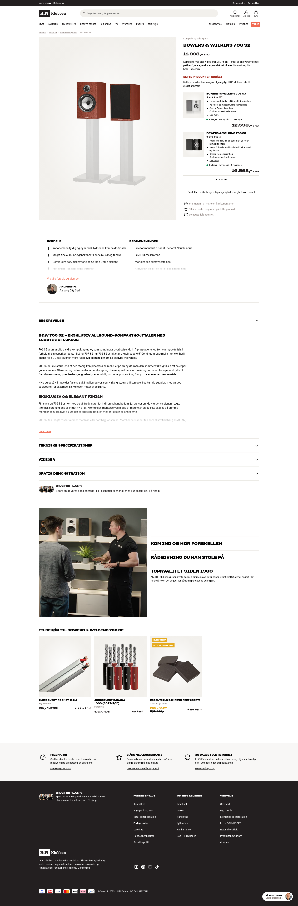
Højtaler (53, 32)
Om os (180, 810)
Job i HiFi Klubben (186, 836)
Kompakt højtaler (68, 32)
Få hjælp (154, 491)
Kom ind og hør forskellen (186, 539)
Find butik (182, 804)
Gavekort (225, 804)
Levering (138, 829)
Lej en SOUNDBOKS (230, 823)
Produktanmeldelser (231, 836)
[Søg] (84, 13)
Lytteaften (182, 823)
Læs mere (195, 69)
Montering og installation (233, 816)
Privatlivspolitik (141, 842)
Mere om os (83, 867)
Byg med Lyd (253, 3)
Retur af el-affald (229, 829)
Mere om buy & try (205, 768)
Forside (42, 32)
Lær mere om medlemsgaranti (143, 768)
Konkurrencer (184, 829)
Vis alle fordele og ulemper (63, 278)
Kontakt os (139, 804)
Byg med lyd (226, 810)
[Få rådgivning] (288, 896)
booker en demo (239, 545)
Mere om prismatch (60, 768)
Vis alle (221, 179)
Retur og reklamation (144, 816)
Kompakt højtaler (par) (195, 38)
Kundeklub (182, 816)
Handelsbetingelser (143, 836)
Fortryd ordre (140, 823)
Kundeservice (238, 3)
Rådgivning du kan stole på (187, 572)
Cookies (224, 842)
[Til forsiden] (52, 13)
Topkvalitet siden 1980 (182, 586)
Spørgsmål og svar (143, 810)
